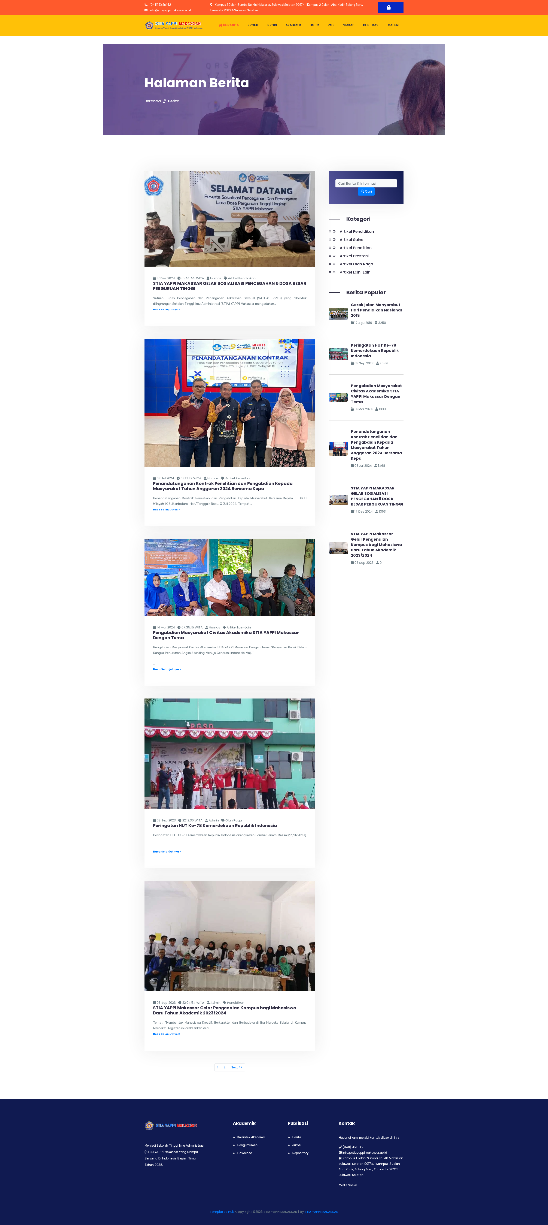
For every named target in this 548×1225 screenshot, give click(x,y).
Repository (300, 1153)
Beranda (230, 25)
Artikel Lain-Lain (355, 272)
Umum (314, 25)
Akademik (293, 25)
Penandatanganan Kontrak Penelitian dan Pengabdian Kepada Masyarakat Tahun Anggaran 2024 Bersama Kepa (376, 445)
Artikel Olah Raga (356, 264)
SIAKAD (348, 25)
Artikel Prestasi (354, 256)
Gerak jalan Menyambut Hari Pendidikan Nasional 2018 (376, 310)
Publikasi (371, 25)
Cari (368, 191)
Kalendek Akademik (251, 1137)
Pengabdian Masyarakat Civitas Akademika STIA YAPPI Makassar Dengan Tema (376, 393)
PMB (331, 25)
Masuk (391, 7)
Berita (173, 101)
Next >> (236, 1067)
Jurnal (296, 1145)
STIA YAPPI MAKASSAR (321, 1211)
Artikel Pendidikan (357, 231)
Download (244, 1153)
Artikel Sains (351, 239)
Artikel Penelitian (356, 247)
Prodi (272, 25)
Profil (253, 25)
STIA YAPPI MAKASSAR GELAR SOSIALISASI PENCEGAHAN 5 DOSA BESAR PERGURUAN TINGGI (377, 496)
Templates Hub (222, 1211)
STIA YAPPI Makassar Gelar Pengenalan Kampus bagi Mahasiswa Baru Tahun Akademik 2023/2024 (376, 544)
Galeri (393, 25)
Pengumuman (247, 1145)
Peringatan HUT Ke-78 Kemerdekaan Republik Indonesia (375, 351)
